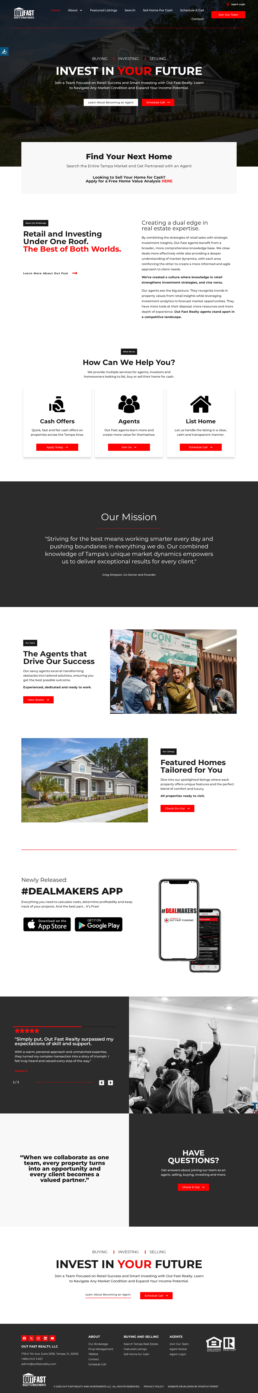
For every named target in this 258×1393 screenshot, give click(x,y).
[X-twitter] (31, 1338)
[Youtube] (52, 1338)
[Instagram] (38, 1338)
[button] (35, 223)
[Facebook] (24, 1338)
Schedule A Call (192, 10)
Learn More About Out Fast (45, 273)
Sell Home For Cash (158, 10)
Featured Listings (103, 10)
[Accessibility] (4, 51)
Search (130, 10)
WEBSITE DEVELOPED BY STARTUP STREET (193, 1386)
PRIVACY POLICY (154, 1386)
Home (55, 10)
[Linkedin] (45, 1338)
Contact (198, 19)
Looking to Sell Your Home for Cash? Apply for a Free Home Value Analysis (129, 179)
